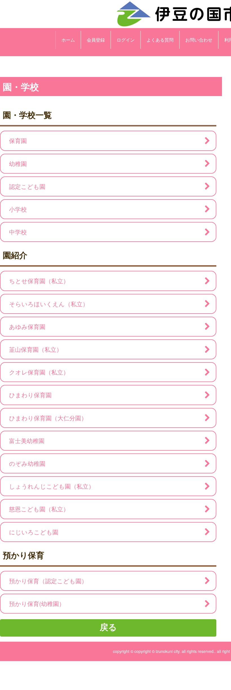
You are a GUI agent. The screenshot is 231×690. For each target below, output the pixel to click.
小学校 (18, 209)
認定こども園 (27, 186)
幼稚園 (18, 163)
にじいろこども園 (33, 532)
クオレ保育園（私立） (39, 372)
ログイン (126, 40)
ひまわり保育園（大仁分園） (48, 418)
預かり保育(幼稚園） (37, 603)
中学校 (18, 232)
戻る (108, 627)
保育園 (18, 140)
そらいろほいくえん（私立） (48, 303)
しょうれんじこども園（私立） (51, 486)
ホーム (68, 40)
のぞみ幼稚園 (27, 463)
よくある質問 (160, 40)
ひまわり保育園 (30, 395)
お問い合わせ (198, 40)
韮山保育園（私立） (35, 349)
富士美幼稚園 (27, 440)
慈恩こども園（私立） (39, 509)
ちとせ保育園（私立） (39, 280)
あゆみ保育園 (27, 326)
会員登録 (96, 40)
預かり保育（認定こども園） (48, 580)
